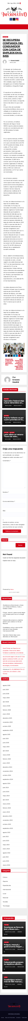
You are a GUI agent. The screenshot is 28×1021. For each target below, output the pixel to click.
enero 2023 (6, 849)
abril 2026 (6, 702)
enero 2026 (6, 714)
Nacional (5, 36)
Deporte (5, 881)
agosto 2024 (6, 783)
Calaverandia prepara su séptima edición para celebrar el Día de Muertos (13, 621)
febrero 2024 (7, 808)
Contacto (18, 1017)
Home (2, 1017)
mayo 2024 (6, 795)
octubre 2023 (7, 824)
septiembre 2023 (8, 828)
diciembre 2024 (7, 767)
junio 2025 (6, 742)
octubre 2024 (7, 775)
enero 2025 (6, 763)
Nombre (6, 492)
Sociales (5, 902)
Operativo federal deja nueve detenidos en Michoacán (14, 403)
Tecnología (6, 906)
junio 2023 (6, 840)
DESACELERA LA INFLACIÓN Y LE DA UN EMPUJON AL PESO (9, 362)
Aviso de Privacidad (10, 1017)
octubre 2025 (7, 726)
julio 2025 (6, 738)
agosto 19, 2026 (10, 984)
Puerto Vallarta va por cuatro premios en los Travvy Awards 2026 (14, 420)
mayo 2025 (6, 746)
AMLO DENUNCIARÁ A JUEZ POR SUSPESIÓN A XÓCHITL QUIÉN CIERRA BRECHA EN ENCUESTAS (19, 364)
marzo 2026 (6, 706)
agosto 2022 (6, 853)
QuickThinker (7, 648)
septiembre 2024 (8, 779)
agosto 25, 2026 (10, 931)
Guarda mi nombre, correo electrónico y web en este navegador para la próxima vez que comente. (14, 525)
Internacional (7, 889)
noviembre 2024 (8, 771)
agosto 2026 (6, 685)
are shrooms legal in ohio (10, 656)
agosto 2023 (6, 832)
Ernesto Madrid (15, 60)
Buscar (5, 540)
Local (4, 893)
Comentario (7, 460)
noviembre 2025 (8, 722)
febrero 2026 (7, 710)
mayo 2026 (6, 697)
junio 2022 (6, 861)
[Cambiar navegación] (14, 27)
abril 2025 (6, 751)
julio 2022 (6, 857)
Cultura (6, 432)
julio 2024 (6, 787)
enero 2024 (6, 812)
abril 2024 (6, 800)
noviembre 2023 (8, 820)
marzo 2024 (6, 804)
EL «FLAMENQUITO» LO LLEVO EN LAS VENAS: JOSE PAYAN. (13, 672)
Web (4, 511)
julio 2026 (6, 689)
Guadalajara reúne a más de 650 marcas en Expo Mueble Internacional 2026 (12, 629)
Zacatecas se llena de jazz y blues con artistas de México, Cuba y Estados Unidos (13, 606)
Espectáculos (7, 885)
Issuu (12, 589)
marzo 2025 (6, 755)
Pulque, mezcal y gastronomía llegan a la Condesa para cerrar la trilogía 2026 (14, 614)
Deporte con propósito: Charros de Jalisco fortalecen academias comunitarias (13, 651)
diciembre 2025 (7, 718)
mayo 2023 (6, 844)
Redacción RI (18, 405)
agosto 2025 (6, 734)
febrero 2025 (7, 759)
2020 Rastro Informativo (14, 1013)
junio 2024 (6, 791)
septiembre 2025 (8, 730)
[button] (25, 27)
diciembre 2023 (7, 816)
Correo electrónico (9, 501)
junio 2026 (6, 693)
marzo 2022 (6, 865)
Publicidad (24, 1017)
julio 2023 (6, 836)
